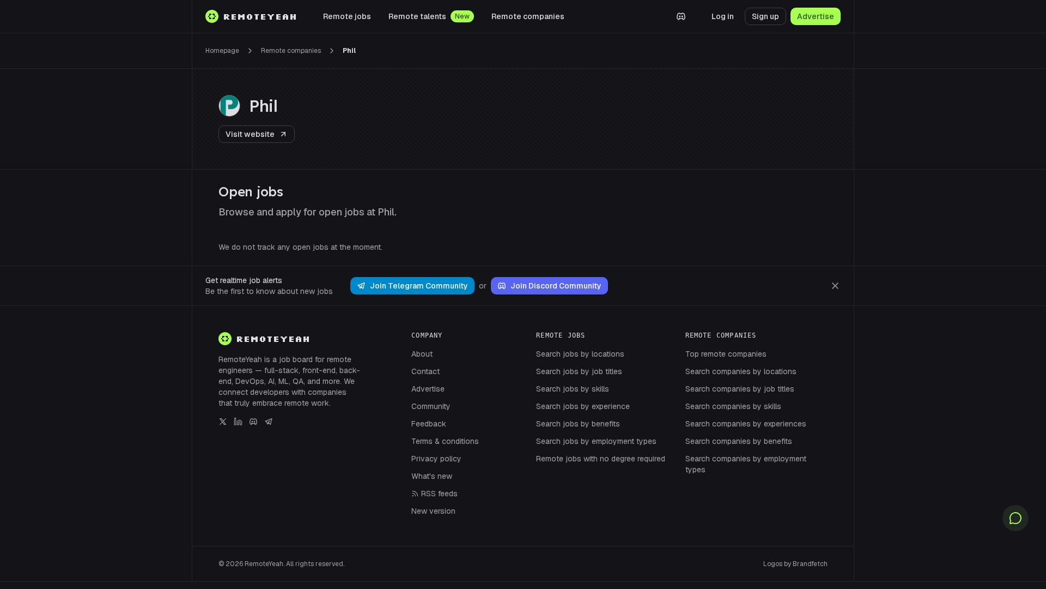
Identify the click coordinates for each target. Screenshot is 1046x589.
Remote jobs (347, 16)
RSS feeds (439, 493)
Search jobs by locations (580, 354)
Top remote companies (726, 354)
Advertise (815, 16)
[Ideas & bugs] (1015, 518)
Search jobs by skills (572, 389)
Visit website (250, 134)
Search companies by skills (733, 406)
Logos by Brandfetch (795, 564)
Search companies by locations (740, 371)
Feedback (428, 424)
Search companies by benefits (738, 441)
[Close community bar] (835, 285)
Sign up (765, 16)
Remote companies (527, 16)
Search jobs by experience (583, 406)
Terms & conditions (445, 441)
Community (431, 406)
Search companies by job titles (739, 389)
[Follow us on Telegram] (268, 421)
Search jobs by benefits (578, 424)
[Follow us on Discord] (253, 421)
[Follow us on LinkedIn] (238, 421)
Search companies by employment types (745, 464)
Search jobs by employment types (596, 441)
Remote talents (417, 16)
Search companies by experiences (745, 424)
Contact (425, 371)
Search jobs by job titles (579, 371)
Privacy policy (436, 459)
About (422, 354)
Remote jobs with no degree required (600, 459)
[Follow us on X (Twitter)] (222, 421)
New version (433, 511)
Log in (722, 16)
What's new (431, 476)
